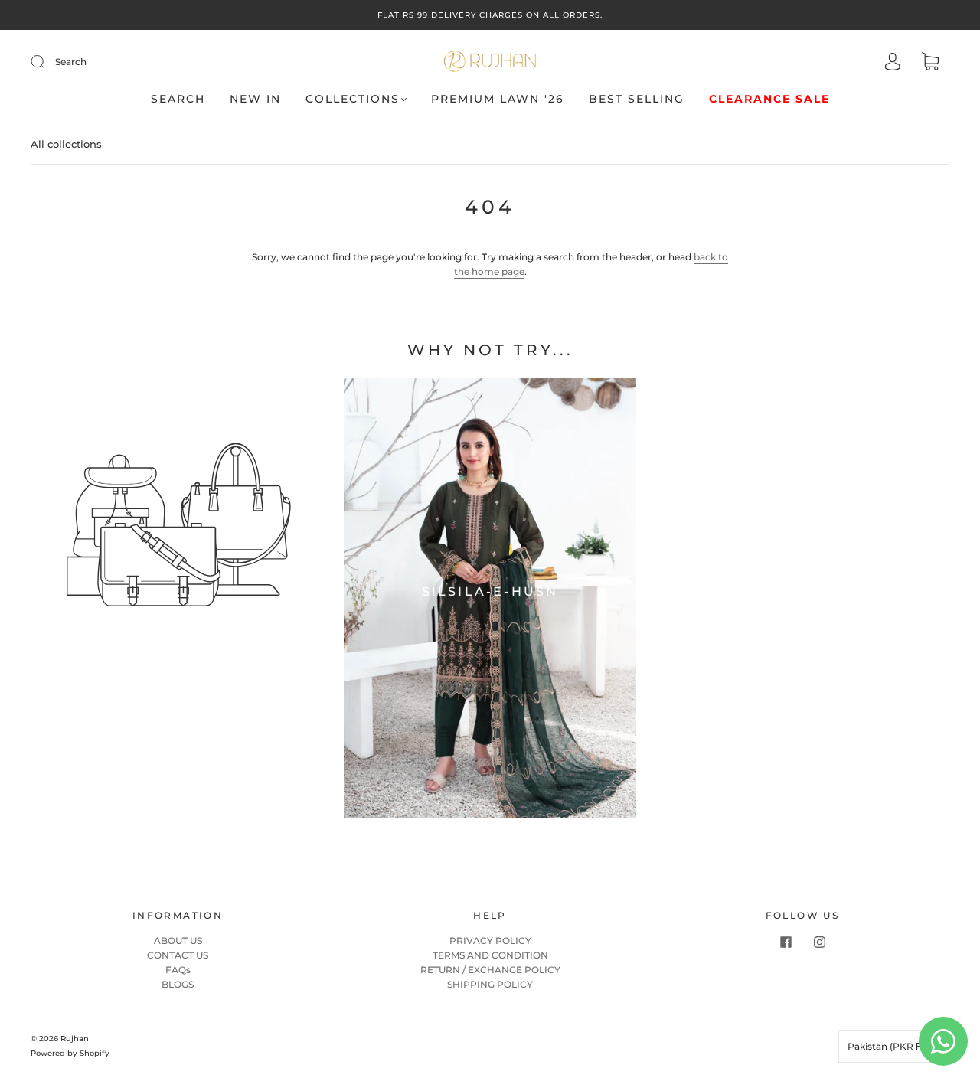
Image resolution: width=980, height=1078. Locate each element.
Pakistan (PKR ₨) (890, 1046)
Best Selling (636, 99)
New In (255, 99)
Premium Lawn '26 (497, 99)
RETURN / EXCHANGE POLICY (490, 969)
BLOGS (178, 984)
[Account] (892, 63)
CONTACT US (177, 955)
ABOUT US (178, 940)
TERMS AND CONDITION (490, 955)
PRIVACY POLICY (490, 940)
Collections (352, 99)
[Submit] (47, 62)
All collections (66, 144)
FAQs (178, 969)
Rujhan (74, 1039)
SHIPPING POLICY (490, 984)
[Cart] (930, 63)
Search (71, 61)
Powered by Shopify (70, 1053)
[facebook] (785, 942)
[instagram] (819, 942)
